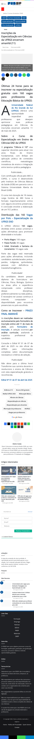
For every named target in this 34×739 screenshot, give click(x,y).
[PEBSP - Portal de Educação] (15, 3)
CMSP (17, 636)
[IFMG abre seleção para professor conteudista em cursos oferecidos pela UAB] (8, 490)
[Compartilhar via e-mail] (3, 79)
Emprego (17, 622)
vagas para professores (17, 412)
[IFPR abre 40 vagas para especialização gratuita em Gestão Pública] (25, 490)
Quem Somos (27, 724)
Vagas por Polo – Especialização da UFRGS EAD (17, 218)
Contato (17, 727)
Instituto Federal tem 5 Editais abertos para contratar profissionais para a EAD (24, 479)
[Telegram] (28, 75)
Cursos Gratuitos (13, 13)
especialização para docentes (17, 405)
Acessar (30, 511)
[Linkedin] (11, 75)
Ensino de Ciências (17, 397)
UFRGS (18, 25)
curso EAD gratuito (23, 390)
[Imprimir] (22, 426)
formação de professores (13, 409)
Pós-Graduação (8, 25)
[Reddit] (22, 424)
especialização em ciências (17, 401)
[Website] (17, 457)
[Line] (15, 426)
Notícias (17, 625)
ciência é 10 (9, 390)
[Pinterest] (18, 424)
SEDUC (17, 628)
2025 (4, 18)
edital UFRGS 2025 (10, 394)
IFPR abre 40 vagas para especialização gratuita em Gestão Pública (25, 497)
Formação (17, 619)
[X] (7, 75)
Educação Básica (25, 394)
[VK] (25, 424)
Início (5, 13)
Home (5, 724)
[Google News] (17, 417)
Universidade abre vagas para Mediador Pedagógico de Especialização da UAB (8, 479)
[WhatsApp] (24, 75)
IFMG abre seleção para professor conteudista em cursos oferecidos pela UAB (8, 498)
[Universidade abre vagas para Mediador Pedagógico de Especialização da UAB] (8, 470)
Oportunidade (20, 21)
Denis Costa (5, 47)
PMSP (17, 630)
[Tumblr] (16, 75)
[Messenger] (20, 75)
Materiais (17, 633)
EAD (21, 13)
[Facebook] (3, 75)
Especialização (7, 21)
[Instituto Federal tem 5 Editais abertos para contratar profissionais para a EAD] (25, 470)
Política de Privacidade (15, 724)
